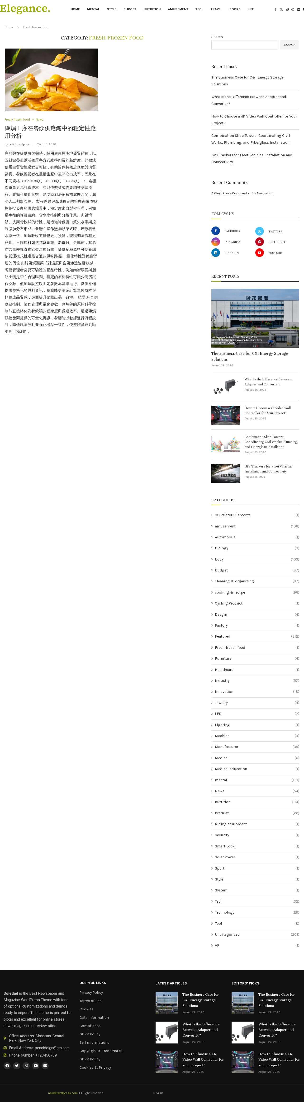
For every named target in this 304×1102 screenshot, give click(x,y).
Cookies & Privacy (95, 1067)
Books (235, 9)
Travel (216, 9)
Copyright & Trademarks (101, 1051)
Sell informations (94, 1042)
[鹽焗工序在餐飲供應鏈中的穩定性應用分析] (51, 80)
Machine (257, 735)
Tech (199, 9)
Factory (257, 625)
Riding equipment (257, 824)
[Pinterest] (292, 9)
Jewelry (257, 702)
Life (251, 9)
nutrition (152, 9)
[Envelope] (45, 1065)
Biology (257, 548)
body (257, 559)
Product (257, 813)
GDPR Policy (90, 1034)
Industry (257, 680)
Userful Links (93, 983)
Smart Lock (257, 846)
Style (111, 9)
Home (75, 9)
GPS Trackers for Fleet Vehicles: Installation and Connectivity (269, 468)
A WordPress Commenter (231, 193)
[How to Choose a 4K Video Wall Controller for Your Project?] (225, 415)
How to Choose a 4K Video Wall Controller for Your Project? (268, 410)
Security (257, 835)
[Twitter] (281, 9)
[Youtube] (35, 1065)
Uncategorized (257, 934)
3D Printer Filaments (257, 515)
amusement (178, 9)
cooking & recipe (257, 592)
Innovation (257, 691)
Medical (257, 758)
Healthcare (257, 669)
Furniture (257, 658)
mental (93, 9)
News (257, 791)
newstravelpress (20, 144)
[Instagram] (287, 9)
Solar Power (257, 857)
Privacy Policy (91, 992)
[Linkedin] (298, 9)
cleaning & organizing (257, 581)
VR (257, 945)
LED (257, 713)
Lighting (257, 725)
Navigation (265, 193)
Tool (257, 923)
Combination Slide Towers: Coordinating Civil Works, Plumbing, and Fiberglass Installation (271, 442)
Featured (257, 636)
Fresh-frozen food (257, 647)
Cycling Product (257, 603)
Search (217, 36)
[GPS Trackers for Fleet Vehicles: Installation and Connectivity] (225, 473)
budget (130, 9)
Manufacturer (257, 746)
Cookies (86, 1009)
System (257, 890)
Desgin (257, 614)
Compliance (90, 1026)
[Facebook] (276, 9)
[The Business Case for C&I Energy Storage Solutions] (255, 318)
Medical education (257, 769)
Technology (257, 912)
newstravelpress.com (63, 1093)
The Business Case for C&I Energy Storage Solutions (249, 356)
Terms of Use (90, 1001)
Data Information (94, 1017)
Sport (257, 868)
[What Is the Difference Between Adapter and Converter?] (225, 386)
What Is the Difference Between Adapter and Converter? (268, 381)
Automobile (257, 537)
